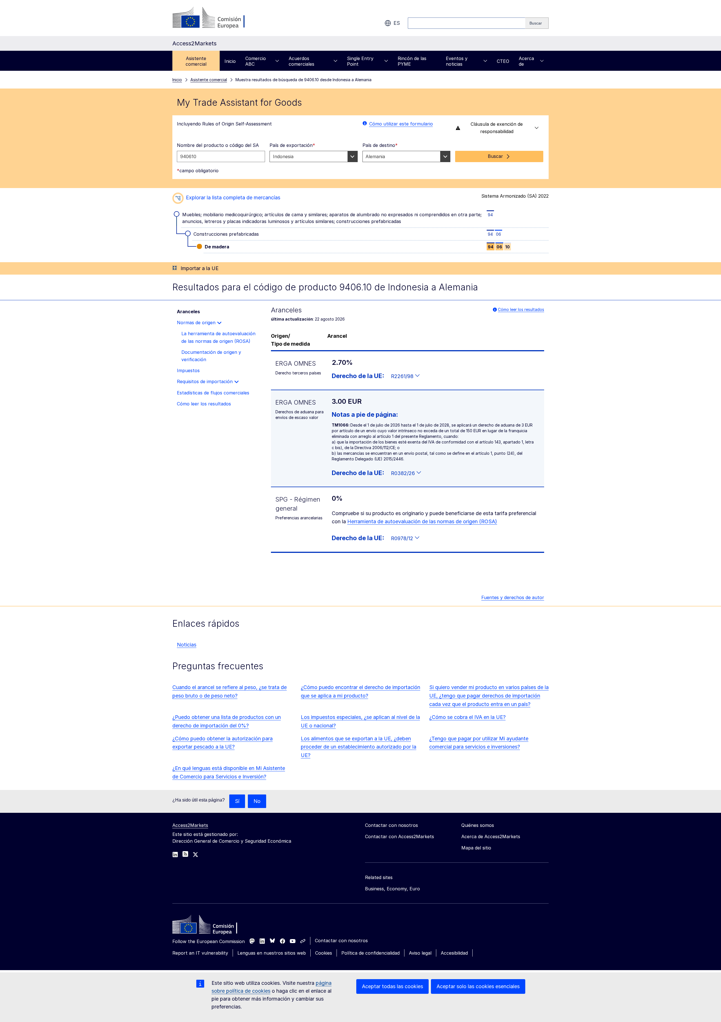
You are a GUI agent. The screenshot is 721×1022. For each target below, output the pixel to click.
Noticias (186, 645)
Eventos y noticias (457, 61)
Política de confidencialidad (370, 953)
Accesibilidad (454, 953)
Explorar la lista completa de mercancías (233, 197)
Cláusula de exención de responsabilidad (497, 127)
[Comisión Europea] (217, 18)
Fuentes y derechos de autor (512, 597)
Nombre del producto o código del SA (218, 145)
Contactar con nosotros (341, 940)
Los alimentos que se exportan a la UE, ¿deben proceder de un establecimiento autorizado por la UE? (358, 747)
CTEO (503, 61)
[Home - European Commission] (213, 926)
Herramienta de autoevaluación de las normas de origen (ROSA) (422, 521)
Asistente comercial (196, 61)
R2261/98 (403, 376)
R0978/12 (403, 538)
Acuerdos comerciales (301, 61)
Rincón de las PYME (412, 61)
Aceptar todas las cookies (392, 986)
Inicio (230, 61)
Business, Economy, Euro (392, 888)
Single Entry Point (360, 61)
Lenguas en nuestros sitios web (271, 953)
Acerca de (526, 61)
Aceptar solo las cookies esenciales (478, 986)
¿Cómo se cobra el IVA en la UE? (467, 717)
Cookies (323, 953)
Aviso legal (420, 953)
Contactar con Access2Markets (399, 836)
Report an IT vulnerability (200, 953)
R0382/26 (403, 473)
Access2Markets (190, 825)
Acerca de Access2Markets (490, 836)
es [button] (396, 23)
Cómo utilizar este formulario (401, 124)
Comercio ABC (255, 61)
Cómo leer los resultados (521, 309)
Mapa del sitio (476, 848)
